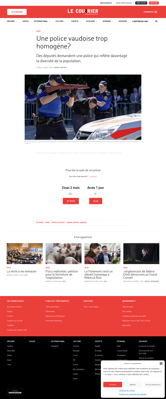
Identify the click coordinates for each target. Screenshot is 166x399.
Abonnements (127, 307)
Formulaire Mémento (54, 321)
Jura (9, 365)
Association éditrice (14, 307)
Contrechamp (122, 351)
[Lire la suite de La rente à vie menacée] (25, 253)
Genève (10, 346)
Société (98, 341)
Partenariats (50, 311)
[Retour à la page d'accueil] (83, 12)
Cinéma (76, 346)
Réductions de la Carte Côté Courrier (136, 321)
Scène (75, 365)
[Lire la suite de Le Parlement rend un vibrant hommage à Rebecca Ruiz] (102, 253)
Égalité (97, 346)
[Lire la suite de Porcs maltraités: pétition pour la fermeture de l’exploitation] (64, 253)
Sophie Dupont (58, 222)
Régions (39, 222)
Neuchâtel (11, 351)
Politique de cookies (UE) (17, 330)
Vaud (38, 31)
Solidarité (54, 346)
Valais (9, 355)
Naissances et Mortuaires (55, 316)
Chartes (10, 316)
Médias (97, 374)
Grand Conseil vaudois (77, 222)
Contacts (10, 325)
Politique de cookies (127, 390)
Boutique (88, 301)
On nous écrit (122, 360)
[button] (161, 363)
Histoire (98, 360)
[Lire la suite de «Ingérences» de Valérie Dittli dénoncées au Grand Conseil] (141, 253)
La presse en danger (147, 346)
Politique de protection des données (132, 394)
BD (74, 360)
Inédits (75, 374)
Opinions (121, 341)
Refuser (133, 385)
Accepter (112, 385)
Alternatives (99, 369)
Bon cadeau (127, 311)
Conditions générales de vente (134, 316)
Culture (77, 341)
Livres (75, 355)
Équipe (9, 311)
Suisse (32, 341)
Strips (75, 379)
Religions (98, 365)
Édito (119, 346)
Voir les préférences (152, 385)
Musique (76, 351)
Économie (99, 355)
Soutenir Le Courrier (15, 321)
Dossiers (143, 341)
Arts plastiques (78, 369)
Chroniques (121, 355)
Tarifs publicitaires (53, 307)
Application (126, 325)
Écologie (98, 351)
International (58, 341)
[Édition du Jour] (140, 20)
